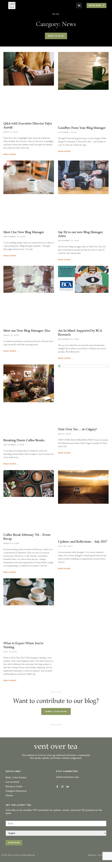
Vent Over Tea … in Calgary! (77, 429)
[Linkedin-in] (67, 786)
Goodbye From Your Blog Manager (82, 128)
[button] (79, 5)
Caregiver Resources (16, 790)
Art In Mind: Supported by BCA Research (80, 333)
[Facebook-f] (57, 786)
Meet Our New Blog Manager (23, 232)
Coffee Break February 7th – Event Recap (27, 537)
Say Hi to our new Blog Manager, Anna (80, 234)
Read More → (10, 154)
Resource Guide (14, 786)
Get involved (12, 782)
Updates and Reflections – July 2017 (82, 541)
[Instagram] (62, 786)
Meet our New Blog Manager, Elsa (26, 331)
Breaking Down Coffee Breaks (24, 440)
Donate (9, 795)
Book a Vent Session (16, 777)
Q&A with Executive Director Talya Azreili (27, 125)
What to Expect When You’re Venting (23, 645)
